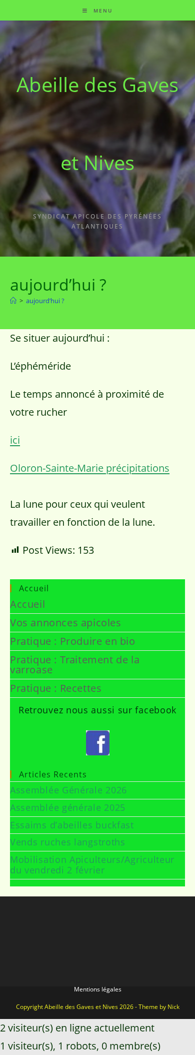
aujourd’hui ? (45, 300)
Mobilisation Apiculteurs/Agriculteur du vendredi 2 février (92, 864)
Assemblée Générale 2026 (68, 790)
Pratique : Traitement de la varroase (75, 664)
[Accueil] (13, 300)
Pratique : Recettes (56, 688)
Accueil (27, 604)
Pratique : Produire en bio (73, 641)
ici (15, 440)
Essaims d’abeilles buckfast (72, 825)
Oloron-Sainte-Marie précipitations (90, 468)
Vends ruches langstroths (68, 842)
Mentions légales (98, 989)
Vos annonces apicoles (66, 622)
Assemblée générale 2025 (68, 807)
